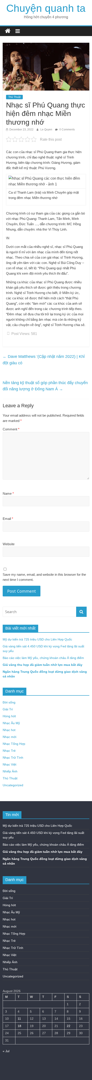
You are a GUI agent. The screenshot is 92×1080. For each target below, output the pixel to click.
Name (8, 493)
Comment (11, 429)
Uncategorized (13, 785)
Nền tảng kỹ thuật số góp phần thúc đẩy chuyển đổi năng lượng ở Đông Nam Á (45, 386)
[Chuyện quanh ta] (8, 31)
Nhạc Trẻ (9, 750)
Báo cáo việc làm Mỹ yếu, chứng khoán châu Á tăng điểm (43, 658)
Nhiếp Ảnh (10, 771)
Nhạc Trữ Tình (13, 757)
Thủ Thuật (14, 97)
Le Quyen (46, 129)
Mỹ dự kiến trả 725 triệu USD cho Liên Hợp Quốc (37, 639)
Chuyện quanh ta (46, 8)
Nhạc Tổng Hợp (14, 744)
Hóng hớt (9, 716)
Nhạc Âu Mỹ (11, 723)
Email (8, 519)
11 (19, 1018)
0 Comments (67, 129)
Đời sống (9, 702)
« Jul (6, 1051)
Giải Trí (8, 709)
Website (9, 544)
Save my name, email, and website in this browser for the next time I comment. (44, 577)
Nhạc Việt (9, 764)
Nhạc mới (9, 737)
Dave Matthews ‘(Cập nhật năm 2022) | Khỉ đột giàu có (44, 359)
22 (68, 1026)
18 (19, 1026)
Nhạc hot (9, 730)
